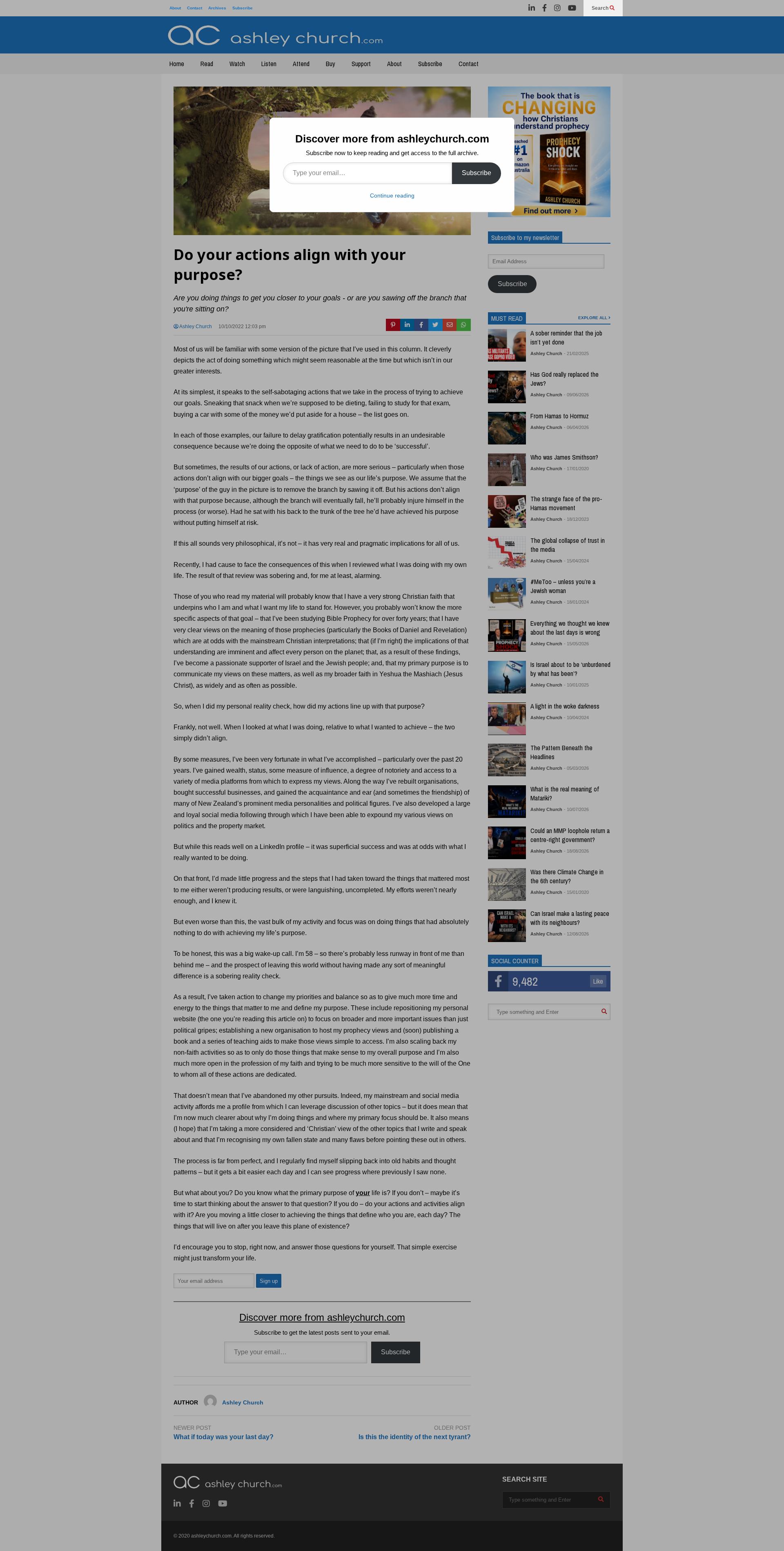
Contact (194, 8)
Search (601, 8)
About (175, 8)
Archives (217, 8)
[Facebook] (544, 8)
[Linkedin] (531, 8)
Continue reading (392, 195)
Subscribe (242, 8)
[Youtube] (572, 8)
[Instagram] (557, 8)
